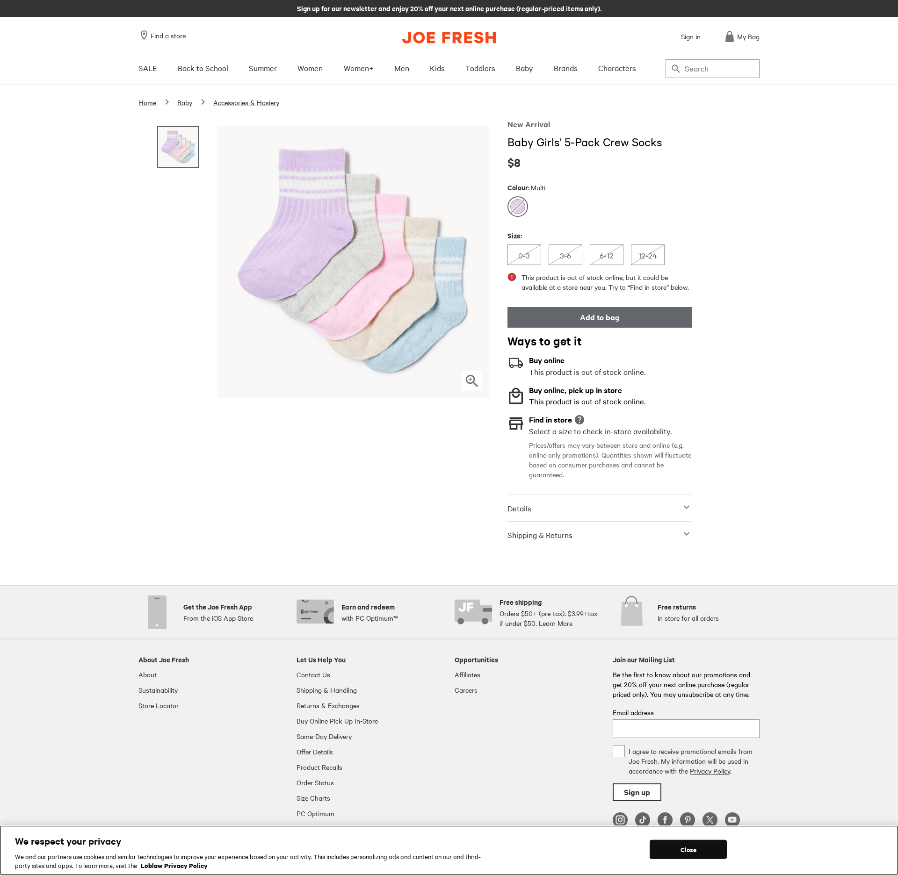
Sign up (637, 792)
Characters (617, 68)
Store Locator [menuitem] (158, 705)
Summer (263, 68)
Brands (566, 68)
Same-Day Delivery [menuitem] (324, 736)
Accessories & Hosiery (246, 102)
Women (310, 68)
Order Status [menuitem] (315, 782)
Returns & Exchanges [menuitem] (328, 705)
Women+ (359, 68)
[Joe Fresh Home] (449, 37)
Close (689, 849)
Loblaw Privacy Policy (174, 865)
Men (401, 68)
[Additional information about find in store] (579, 419)
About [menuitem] (147, 674)
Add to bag (600, 317)
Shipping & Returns (539, 535)
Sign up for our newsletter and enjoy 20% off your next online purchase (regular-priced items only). (449, 8)
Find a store (168, 35)
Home (147, 102)
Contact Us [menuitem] (313, 674)
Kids (437, 68)
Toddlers (480, 68)
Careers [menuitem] (466, 690)
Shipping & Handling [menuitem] (327, 690)
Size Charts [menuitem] (313, 798)
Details (519, 508)
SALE (147, 68)
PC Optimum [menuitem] (315, 813)
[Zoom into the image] (472, 381)
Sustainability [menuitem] (158, 690)
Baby (524, 68)
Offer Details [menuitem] (315, 751)
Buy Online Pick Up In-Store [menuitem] (337, 720)
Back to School (203, 68)
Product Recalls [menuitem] (319, 767)
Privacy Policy (710, 770)
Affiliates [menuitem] (467, 674)
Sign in (691, 36)
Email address (633, 712)
